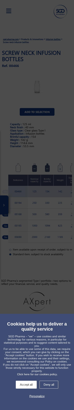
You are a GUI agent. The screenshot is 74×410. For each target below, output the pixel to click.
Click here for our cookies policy (37, 374)
